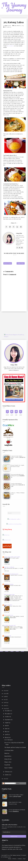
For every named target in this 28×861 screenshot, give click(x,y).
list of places (10, 45)
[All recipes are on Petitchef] (7, 545)
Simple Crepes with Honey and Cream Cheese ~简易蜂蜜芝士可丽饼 (16, 628)
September (8, 719)
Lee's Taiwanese (8, 739)
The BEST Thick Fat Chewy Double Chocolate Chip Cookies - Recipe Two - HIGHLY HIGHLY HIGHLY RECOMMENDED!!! (16, 598)
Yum (4, 25)
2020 (5, 693)
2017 (5, 699)
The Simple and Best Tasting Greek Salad (15, 747)
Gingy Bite (14, 365)
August (7, 722)
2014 (5, 708)
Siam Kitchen (7, 756)
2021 (5, 690)
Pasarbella (7, 765)
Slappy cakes (7, 762)
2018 (5, 696)
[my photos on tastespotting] (14, 523)
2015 (5, 705)
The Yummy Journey (14, 7)
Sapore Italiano (8, 767)
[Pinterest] (16, 411)
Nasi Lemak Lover (8, 615)
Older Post (21, 263)
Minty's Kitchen (8, 604)
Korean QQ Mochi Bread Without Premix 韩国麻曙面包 (17, 476)
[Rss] (20, 411)
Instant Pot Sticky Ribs (15, 585)
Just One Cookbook (9, 567)
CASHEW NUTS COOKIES (16, 575)
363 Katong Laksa (8, 750)
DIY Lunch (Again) (14, 558)
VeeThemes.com (7, 857)
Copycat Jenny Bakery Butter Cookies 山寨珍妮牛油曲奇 (18, 457)
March (7, 737)
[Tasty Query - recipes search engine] (7, 529)
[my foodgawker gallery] (14, 519)
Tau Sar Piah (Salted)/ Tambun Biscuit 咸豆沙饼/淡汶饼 (18, 485)
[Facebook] (7, 411)
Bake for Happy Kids (9, 594)
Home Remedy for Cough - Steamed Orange (18, 466)
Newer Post (7, 263)
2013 (5, 778)
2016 (5, 702)
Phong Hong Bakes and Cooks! (12, 556)
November (8, 713)
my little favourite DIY (10, 625)
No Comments (8, 27)
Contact (20, 858)
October (7, 716)
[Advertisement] (12, 324)
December (8, 710)
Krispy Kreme (8, 759)
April (6, 734)
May (6, 731)
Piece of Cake (7, 635)
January (7, 774)
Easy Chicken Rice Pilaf (15, 606)
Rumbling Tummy (8, 584)
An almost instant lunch (15, 637)
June (6, 728)
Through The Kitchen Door (11, 574)
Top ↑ (24, 858)
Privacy (14, 858)
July (6, 725)
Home (9, 858)
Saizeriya (6, 753)
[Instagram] (11, 411)
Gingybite (9, 25)
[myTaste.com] (7, 539)
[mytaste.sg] (6, 534)
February (7, 771)
